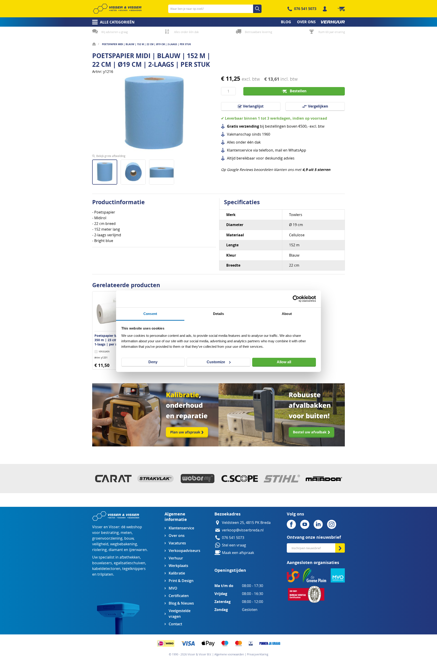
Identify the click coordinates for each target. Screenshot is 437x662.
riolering (99, 549)
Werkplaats (178, 565)
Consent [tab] (150, 314)
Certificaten (179, 595)
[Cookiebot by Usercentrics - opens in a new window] (296, 298)
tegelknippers (134, 568)
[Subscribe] (340, 548)
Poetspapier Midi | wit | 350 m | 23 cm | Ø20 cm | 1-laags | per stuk (114, 339)
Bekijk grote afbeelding (110, 156)
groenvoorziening (107, 538)
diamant (116, 549)
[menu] (218, 22)
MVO (173, 588)
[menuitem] (112, 22)
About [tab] (287, 314)
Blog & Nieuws (181, 603)
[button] (135, 170)
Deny (153, 362)
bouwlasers (102, 563)
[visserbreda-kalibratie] (155, 445)
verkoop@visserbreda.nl (243, 530)
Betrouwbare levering (258, 32)
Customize (216, 362)
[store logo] (117, 8)
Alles (231, 142)
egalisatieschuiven (129, 563)
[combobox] (215, 9)
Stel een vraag (234, 545)
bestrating (110, 532)
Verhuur (176, 558)
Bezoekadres (227, 514)
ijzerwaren (138, 549)
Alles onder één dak (186, 32)
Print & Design (181, 580)
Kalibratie (177, 573)
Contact (175, 624)
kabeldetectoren (106, 568)
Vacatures (177, 543)
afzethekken (129, 557)
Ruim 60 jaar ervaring (331, 32)
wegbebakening (123, 544)
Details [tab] (218, 314)
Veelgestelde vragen (180, 613)
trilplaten (105, 574)
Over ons (177, 535)
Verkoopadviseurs (184, 550)
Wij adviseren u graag (114, 32)
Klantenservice (181, 528)
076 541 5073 (305, 8)
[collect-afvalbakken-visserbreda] (281, 445)
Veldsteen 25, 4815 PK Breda (246, 522)
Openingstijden (230, 570)
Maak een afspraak (238, 552)
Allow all (284, 362)
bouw (129, 538)
